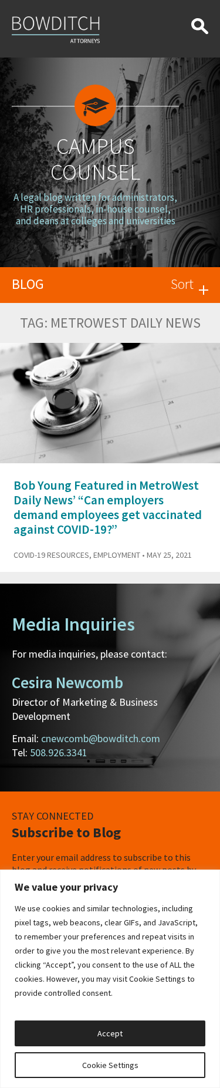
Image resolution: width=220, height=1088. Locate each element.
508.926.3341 (58, 752)
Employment (116, 555)
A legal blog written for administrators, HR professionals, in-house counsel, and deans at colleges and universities (95, 209)
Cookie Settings (110, 1065)
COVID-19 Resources (51, 555)
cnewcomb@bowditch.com (100, 738)
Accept (110, 1033)
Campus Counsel (95, 159)
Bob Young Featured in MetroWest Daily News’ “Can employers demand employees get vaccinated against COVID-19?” (107, 507)
